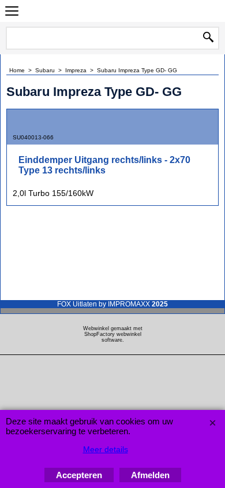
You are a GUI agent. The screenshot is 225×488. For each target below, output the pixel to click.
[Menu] (11, 12)
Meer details (105, 449)
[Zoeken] (208, 38)
